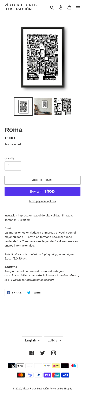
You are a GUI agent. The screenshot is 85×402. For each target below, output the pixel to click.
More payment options (42, 201)
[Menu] (78, 7)
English (30, 340)
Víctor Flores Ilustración (21, 7)
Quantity (10, 158)
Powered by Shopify (61, 388)
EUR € (52, 340)
